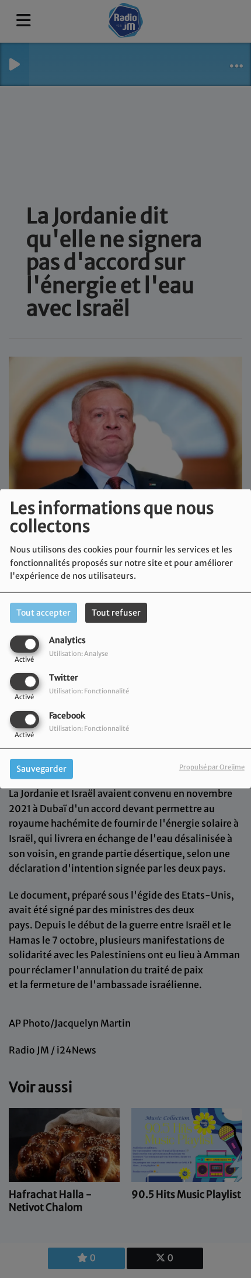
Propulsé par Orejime (212, 766)
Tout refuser (116, 612)
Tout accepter (43, 612)
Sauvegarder (41, 768)
